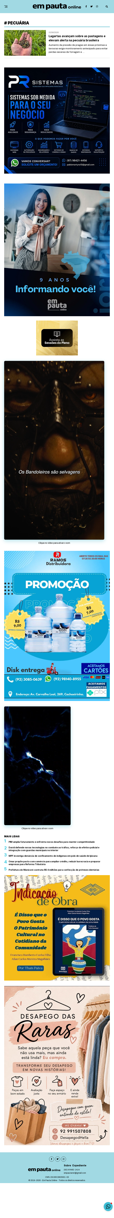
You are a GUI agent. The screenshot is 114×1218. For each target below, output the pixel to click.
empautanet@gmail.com (75, 1208)
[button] (108, 1206)
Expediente (79, 1200)
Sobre (67, 1200)
